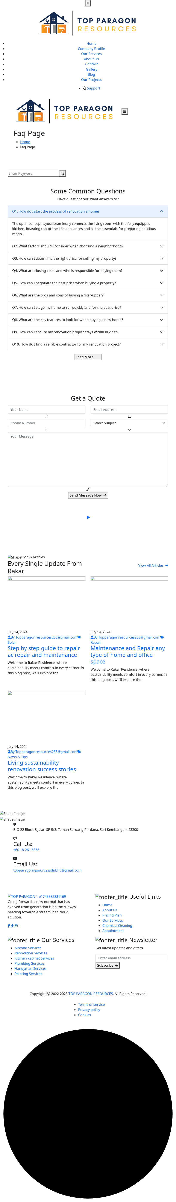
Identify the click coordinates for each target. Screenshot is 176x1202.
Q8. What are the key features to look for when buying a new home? (67, 319)
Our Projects (91, 79)
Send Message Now (86, 495)
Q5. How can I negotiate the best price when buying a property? (64, 283)
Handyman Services (31, 968)
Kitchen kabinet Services (34, 958)
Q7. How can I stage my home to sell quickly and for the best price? (66, 307)
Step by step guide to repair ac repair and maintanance (44, 651)
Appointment (113, 930)
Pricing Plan (112, 915)
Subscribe (105, 965)
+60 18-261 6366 (26, 849)
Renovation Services (31, 953)
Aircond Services (28, 948)
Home (91, 43)
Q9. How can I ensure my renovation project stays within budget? (65, 332)
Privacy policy (89, 1009)
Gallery (91, 69)
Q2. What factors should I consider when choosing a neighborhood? (67, 246)
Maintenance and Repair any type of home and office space (128, 654)
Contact (91, 64)
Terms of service (91, 1004)
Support (93, 88)
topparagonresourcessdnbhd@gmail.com (47, 870)
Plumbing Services (29, 963)
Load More (84, 357)
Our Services (91, 53)
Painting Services (28, 973)
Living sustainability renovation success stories (42, 766)
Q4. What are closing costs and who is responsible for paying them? (67, 270)
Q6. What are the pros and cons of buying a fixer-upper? (57, 295)
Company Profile (91, 48)
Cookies (84, 1014)
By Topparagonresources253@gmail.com (44, 637)
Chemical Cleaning (117, 925)
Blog (91, 74)
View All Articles (151, 565)
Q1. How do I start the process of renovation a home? (55, 211)
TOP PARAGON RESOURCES (90, 993)
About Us (91, 59)
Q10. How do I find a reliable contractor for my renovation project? (66, 344)
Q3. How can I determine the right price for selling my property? (64, 258)
